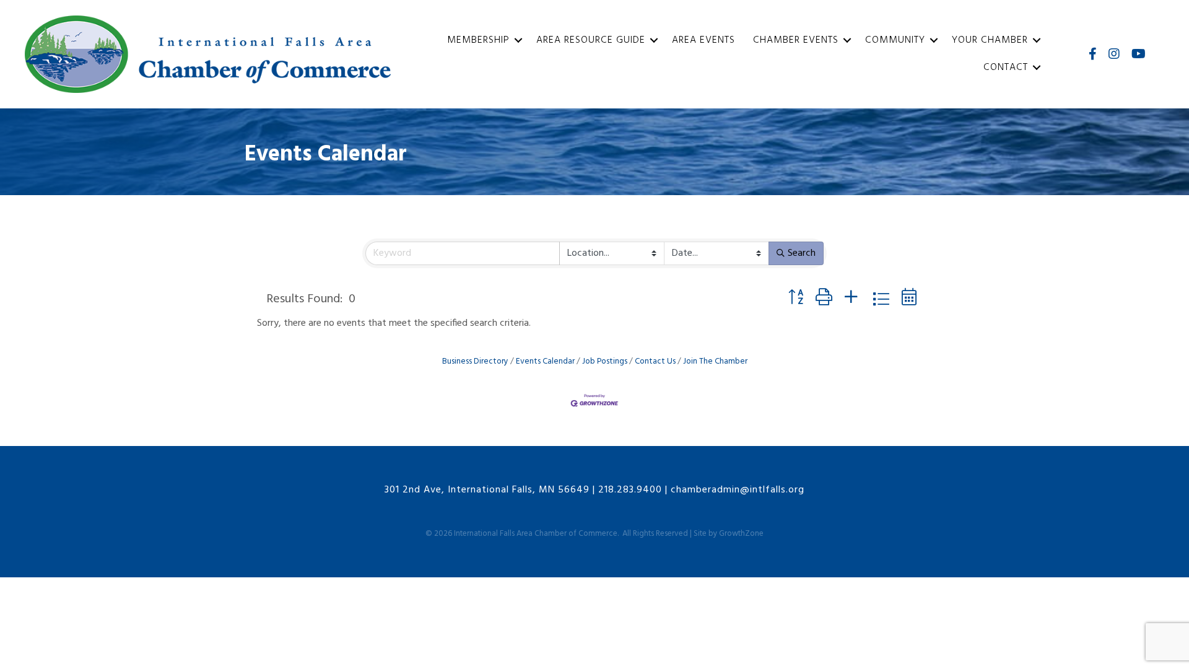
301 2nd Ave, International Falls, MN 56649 (487, 490)
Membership (478, 40)
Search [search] (802, 253)
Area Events (703, 40)
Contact (1005, 67)
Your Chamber (990, 40)
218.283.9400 (630, 490)
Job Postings (604, 361)
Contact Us (655, 361)
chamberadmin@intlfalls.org (737, 490)
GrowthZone (741, 533)
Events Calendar (545, 361)
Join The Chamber (715, 361)
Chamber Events (795, 40)
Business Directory (475, 361)
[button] (795, 299)
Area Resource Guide (590, 40)
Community (895, 40)
